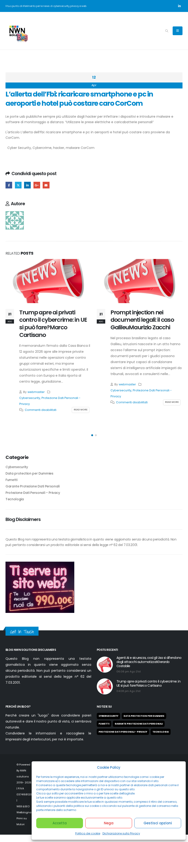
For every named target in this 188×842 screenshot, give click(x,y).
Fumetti (11, 480)
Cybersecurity (29, 398)
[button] (167, 31)
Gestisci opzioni (158, 823)
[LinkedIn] (179, 6)
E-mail (46, 185)
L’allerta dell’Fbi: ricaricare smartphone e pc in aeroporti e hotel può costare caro (85, 132)
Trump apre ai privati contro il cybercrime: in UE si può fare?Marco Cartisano (53, 323)
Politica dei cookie (87, 833)
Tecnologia (15, 499)
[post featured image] (48, 281)
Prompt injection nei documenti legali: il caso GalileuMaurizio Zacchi (142, 320)
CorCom (12, 137)
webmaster (36, 392)
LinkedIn (27, 185)
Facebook (9, 185)
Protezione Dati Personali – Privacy (33, 492)
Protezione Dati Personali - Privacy (123, 732)
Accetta (60, 823)
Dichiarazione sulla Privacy (121, 833)
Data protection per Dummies (29, 473)
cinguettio (18, 185)
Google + (36, 185)
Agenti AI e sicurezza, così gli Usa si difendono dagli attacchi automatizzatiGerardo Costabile (148, 661)
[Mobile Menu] (177, 30)
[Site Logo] (17, 30)
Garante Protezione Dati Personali (32, 486)
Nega (108, 823)
